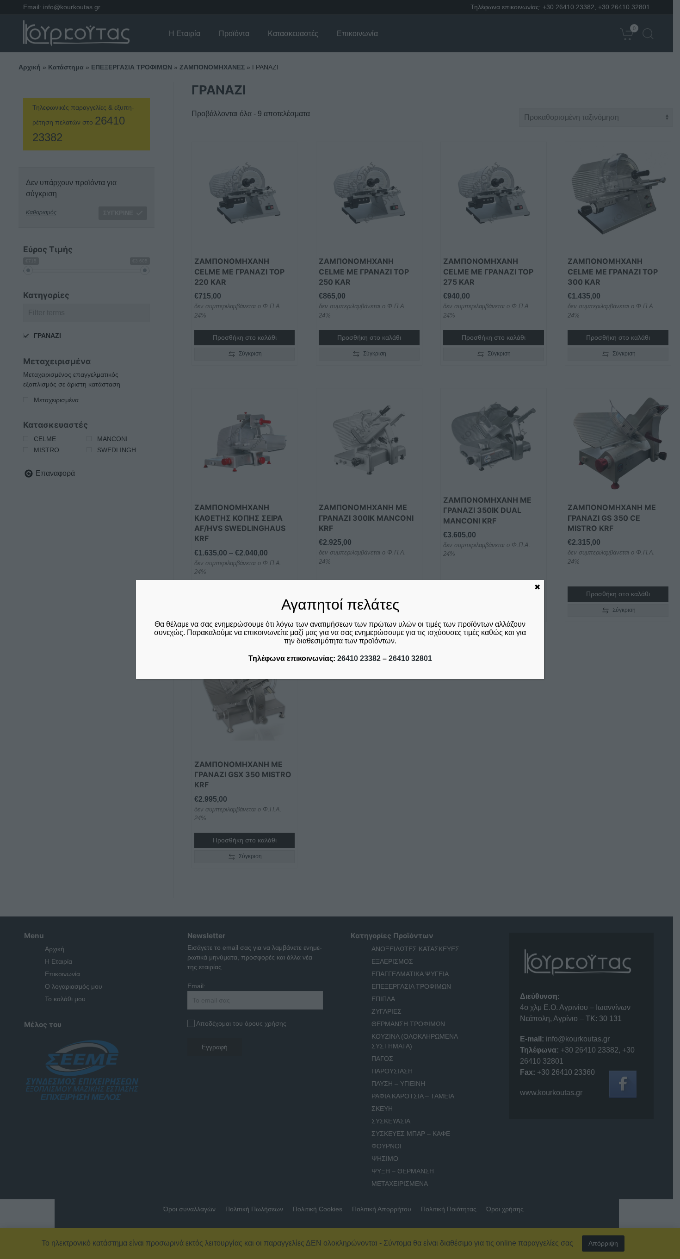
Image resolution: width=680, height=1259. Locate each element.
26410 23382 (359, 658)
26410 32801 (410, 658)
